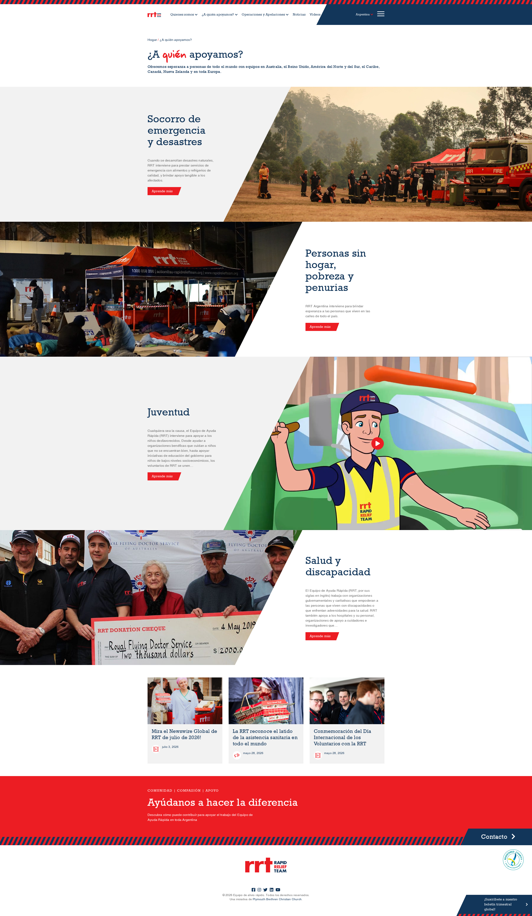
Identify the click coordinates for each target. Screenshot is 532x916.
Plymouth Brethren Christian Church (277, 899)
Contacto (494, 836)
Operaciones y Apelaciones (263, 14)
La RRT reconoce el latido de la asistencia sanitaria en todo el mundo (265, 737)
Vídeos (315, 14)
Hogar (152, 40)
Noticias (299, 14)
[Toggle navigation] (380, 14)
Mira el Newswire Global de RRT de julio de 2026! (184, 734)
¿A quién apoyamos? (218, 14)
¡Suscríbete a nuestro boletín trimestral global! (500, 904)
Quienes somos (182, 14)
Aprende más (162, 191)
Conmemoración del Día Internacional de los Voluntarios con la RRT (342, 737)
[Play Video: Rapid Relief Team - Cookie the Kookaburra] (378, 443)
